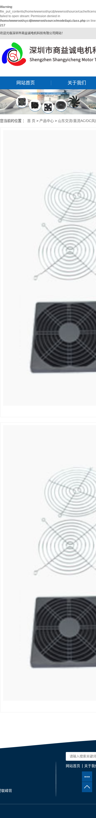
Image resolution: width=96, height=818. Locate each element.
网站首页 (25, 82)
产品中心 (46, 121)
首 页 (31, 121)
